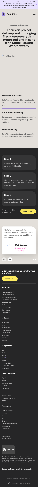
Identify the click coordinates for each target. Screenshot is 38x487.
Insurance (5, 338)
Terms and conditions (8, 398)
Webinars (5, 416)
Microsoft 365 (6, 363)
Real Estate (5, 335)
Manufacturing (6, 330)
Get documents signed (9, 297)
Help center (5, 429)
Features (6, 287)
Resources (6, 406)
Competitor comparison (9, 423)
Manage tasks (6, 313)
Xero (3, 353)
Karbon (4, 355)
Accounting (5, 322)
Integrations (7, 345)
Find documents (7, 305)
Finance (4, 340)
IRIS (3, 350)
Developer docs (7, 383)
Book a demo (28, 211)
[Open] (34, 14)
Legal (3, 325)
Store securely (6, 310)
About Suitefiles (9, 373)
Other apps (5, 368)
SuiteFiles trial (15, 166)
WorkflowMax (6, 358)
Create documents (8, 294)
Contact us (5, 388)
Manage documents (8, 292)
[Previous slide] (4, 259)
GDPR (4, 401)
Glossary (4, 421)
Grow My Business (24, 483)
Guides (4, 413)
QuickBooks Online (8, 365)
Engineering (6, 327)
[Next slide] (10, 259)
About (4, 378)
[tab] (33, 259)
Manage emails (6, 302)
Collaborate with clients (9, 300)
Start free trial (6, 439)
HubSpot (4, 360)
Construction (6, 333)
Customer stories (7, 411)
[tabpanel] (19, 240)
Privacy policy (6, 396)
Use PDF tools (6, 307)
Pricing (4, 380)
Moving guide (6, 426)
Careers (4, 386)
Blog (3, 418)
